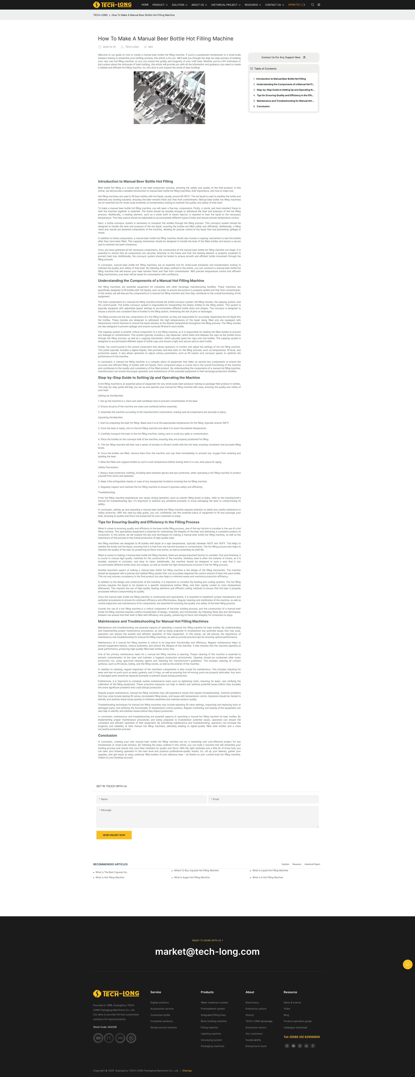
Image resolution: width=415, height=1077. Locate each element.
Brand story (252, 1002)
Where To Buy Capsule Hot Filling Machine (196, 870)
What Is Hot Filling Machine (110, 877)
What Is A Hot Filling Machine (267, 877)
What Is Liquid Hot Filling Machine (270, 870)
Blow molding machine (214, 1021)
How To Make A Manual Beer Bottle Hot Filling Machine (143, 15)
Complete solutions (161, 1021)
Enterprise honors (256, 1027)
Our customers (254, 1033)
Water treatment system (214, 1002)
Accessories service (162, 1008)
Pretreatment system (213, 1008)
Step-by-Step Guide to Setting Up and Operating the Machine (286, 89)
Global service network (163, 1027)
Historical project (312, 864)
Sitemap (187, 1070)
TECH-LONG (100, 15)
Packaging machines (212, 1046)
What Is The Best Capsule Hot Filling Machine (112, 872)
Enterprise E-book (256, 1046)
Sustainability (253, 1039)
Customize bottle (160, 1015)
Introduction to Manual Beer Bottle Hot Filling (281, 78)
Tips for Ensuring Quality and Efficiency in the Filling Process (286, 95)
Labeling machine (211, 1033)
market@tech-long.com (207, 951)
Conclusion (263, 106)
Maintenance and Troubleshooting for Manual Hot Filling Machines (286, 100)
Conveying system (211, 1039)
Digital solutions (159, 1002)
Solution (285, 864)
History (250, 1015)
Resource (297, 864)
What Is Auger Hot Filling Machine (192, 877)
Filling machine (209, 1027)
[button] (304, 4)
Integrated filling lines (213, 1015)
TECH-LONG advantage (259, 1021)
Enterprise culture (256, 1008)
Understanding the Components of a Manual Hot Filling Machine (286, 84)
